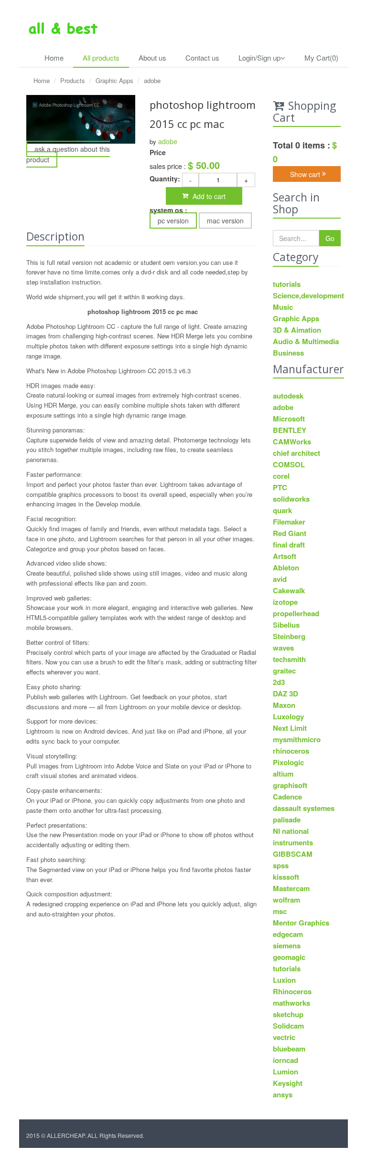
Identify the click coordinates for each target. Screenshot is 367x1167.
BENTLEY (289, 430)
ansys (282, 1094)
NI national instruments (293, 837)
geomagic (289, 957)
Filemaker (289, 521)
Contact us (202, 58)
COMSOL (289, 464)
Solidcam (288, 1025)
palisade (287, 819)
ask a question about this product (68, 154)
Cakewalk (289, 590)
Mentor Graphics (301, 922)
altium (283, 773)
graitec (284, 670)
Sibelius (286, 625)
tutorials (287, 284)
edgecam (288, 934)
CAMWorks (292, 441)
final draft (289, 544)
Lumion (285, 1071)
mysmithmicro (297, 739)
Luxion (284, 980)
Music (283, 307)
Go (330, 238)
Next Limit (290, 728)
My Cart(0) (321, 58)
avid (280, 579)
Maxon (284, 705)
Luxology (288, 716)
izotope (285, 602)
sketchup (288, 1014)
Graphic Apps (114, 80)
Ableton (286, 567)
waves (283, 647)
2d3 (279, 682)
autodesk (288, 395)
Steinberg (289, 636)
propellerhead (296, 613)
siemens (287, 945)
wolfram (286, 899)
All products (101, 58)
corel (281, 476)
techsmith (289, 659)
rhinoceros (291, 751)
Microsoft (289, 418)
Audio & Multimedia (306, 341)
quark (282, 510)
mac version (225, 220)
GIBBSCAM (293, 854)
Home (54, 58)
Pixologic (288, 762)
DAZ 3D (285, 693)
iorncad (285, 1060)
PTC (280, 487)
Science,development (307, 295)
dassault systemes (304, 808)
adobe (152, 80)
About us (152, 58)
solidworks (291, 499)
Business (288, 352)
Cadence (287, 796)
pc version (173, 220)
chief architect (296, 453)
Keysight (287, 1083)
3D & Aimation (297, 330)
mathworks (291, 1003)
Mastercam (291, 888)
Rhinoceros (292, 991)
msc (280, 911)
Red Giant (289, 533)
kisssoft (286, 877)
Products (72, 80)
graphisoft (290, 785)
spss (281, 865)
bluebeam (289, 1048)
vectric (284, 1037)
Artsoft (284, 556)
